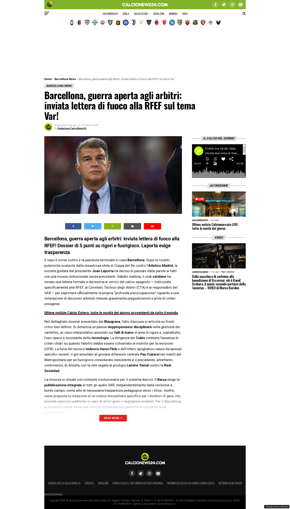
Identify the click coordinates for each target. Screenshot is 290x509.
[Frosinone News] (110, 22)
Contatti (89, 483)
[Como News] (95, 22)
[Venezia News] (218, 22)
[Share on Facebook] (73, 226)
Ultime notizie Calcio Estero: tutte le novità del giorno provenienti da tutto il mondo (111, 313)
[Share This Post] (112, 226)
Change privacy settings (276, 506)
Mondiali (173, 13)
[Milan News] (156, 22)
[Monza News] (164, 22)
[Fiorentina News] (102, 22)
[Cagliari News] (87, 22)
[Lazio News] (141, 22)
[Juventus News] (133, 22)
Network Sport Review (230, 483)
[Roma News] (187, 22)
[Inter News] (126, 22)
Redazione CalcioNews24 (72, 128)
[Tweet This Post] (92, 226)
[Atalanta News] (72, 22)
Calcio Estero (141, 13)
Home (48, 79)
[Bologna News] (79, 22)
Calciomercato (110, 13)
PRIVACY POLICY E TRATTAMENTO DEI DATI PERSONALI (137, 483)
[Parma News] (180, 22)
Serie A (126, 13)
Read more (111, 418)
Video (185, 13)
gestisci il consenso (53, 494)
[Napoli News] (172, 22)
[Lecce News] (149, 22)
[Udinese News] (210, 22)
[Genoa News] (118, 22)
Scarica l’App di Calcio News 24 (64, 483)
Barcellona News (65, 79)
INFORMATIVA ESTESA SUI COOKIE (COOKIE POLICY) (191, 483)
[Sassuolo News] (195, 22)
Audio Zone (158, 13)
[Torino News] (203, 22)
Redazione (103, 483)
